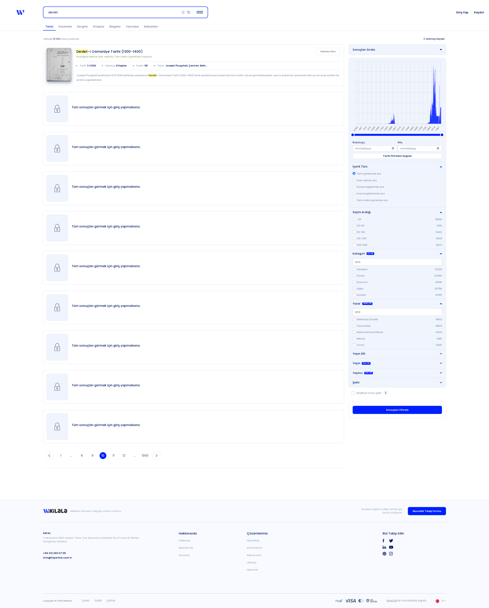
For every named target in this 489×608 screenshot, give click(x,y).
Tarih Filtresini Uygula (397, 156)
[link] (59, 64)
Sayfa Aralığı (362, 212)
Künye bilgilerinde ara (370, 187)
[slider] (353, 135)
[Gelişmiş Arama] (189, 12)
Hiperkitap (253, 540)
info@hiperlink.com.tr (57, 557)
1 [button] (60, 455)
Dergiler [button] (82, 26)
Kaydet (435, 38)
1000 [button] (145, 455)
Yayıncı (362, 373)
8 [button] (82, 455)
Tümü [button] (49, 26)
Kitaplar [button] (98, 26)
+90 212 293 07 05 (54, 553)
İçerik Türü (360, 166)
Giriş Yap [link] (462, 12)
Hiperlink (391, 600)
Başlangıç (359, 142)
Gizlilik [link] (98, 600)
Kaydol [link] (479, 12)
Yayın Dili (359, 354)
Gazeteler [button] (65, 26)
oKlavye (252, 562)
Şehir (356, 382)
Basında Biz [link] (186, 548)
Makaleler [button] (151, 26)
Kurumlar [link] (184, 555)
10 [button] (102, 455)
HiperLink (252, 570)
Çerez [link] (85, 600)
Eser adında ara (367, 180)
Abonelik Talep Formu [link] (427, 511)
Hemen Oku (328, 51)
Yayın (361, 363)
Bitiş (400, 142)
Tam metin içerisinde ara (372, 200)
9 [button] (92, 455)
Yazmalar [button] (132, 26)
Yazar (362, 304)
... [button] (71, 455)
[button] (20, 12)
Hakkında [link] (184, 540)
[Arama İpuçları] (183, 12)
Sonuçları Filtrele (397, 410)
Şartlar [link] (111, 600)
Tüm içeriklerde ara (369, 173)
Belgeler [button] (115, 26)
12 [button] (124, 455)
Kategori (363, 253)
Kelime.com (254, 555)
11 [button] (113, 455)
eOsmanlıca (254, 548)
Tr (443, 600)
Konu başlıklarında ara (371, 193)
